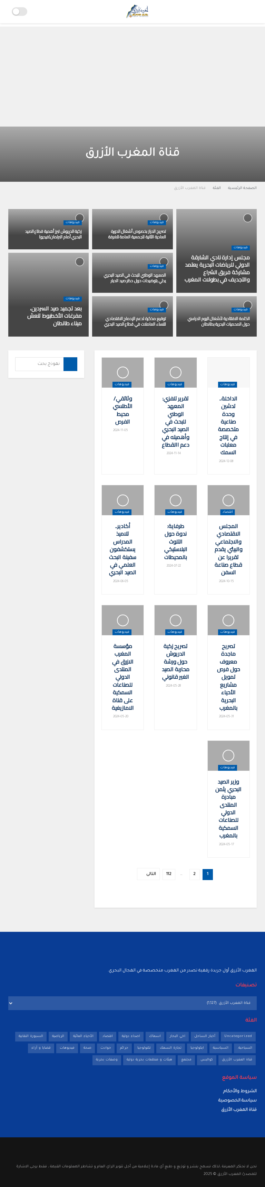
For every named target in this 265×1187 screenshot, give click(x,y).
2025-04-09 (154, 292)
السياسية (220, 1048)
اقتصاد (228, 512)
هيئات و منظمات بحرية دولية (149, 1060)
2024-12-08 (226, 461)
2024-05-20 (121, 717)
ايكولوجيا (197, 1048)
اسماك (155, 1036)
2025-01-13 (70, 336)
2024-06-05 (121, 581)
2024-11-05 (121, 430)
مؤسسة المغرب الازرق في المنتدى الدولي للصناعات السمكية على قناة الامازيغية (123, 677)
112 (168, 874)
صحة (87, 1048)
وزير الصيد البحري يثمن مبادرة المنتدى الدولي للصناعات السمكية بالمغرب (228, 808)
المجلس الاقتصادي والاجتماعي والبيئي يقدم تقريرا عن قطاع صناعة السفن (229, 549)
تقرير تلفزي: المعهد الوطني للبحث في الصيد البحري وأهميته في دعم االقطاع (176, 421)
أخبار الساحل (204, 1036)
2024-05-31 (227, 717)
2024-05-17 (227, 845)
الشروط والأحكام (240, 1091)
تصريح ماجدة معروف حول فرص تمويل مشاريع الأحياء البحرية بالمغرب (228, 677)
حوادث (105, 1048)
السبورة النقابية (31, 1036)
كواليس (206, 1060)
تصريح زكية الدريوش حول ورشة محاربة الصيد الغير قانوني (175, 661)
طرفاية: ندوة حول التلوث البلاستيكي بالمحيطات (175, 541)
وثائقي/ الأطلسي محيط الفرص (122, 410)
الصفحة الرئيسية (242, 188)
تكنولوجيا (144, 1048)
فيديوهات (241, 248)
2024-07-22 (174, 566)
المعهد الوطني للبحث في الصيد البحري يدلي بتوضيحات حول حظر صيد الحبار (135, 278)
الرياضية (58, 1036)
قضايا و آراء (41, 1048)
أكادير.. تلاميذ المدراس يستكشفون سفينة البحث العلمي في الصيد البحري (122, 549)
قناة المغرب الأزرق (190, 188)
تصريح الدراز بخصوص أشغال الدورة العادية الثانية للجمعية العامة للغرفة (137, 234)
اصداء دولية (131, 1036)
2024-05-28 (174, 686)
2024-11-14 (174, 454)
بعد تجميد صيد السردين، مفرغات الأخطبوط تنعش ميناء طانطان (54, 315)
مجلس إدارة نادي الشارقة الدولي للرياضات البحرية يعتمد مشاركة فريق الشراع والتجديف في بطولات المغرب (217, 268)
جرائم (124, 1048)
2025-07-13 (238, 292)
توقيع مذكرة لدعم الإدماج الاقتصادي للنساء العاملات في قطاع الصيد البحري (135, 321)
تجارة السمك (170, 1048)
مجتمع (186, 1060)
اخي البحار (177, 1036)
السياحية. (244, 1048)
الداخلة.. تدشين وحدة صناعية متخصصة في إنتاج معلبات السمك (228, 425)
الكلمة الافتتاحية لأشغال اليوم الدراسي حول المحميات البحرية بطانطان (219, 321)
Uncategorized (238, 1036)
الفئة (217, 188)
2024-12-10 (155, 336)
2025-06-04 (155, 248)
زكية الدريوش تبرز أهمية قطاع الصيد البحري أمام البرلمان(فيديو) (53, 234)
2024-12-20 (239, 336)
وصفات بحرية (107, 1060)
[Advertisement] (132, 75)
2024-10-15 (227, 581)
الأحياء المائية (83, 1036)
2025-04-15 (70, 248)
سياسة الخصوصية (237, 1100)
